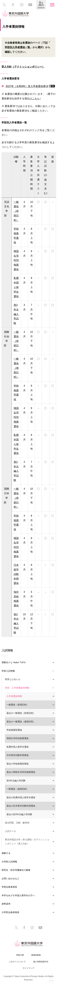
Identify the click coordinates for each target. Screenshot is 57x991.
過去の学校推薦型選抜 (17, 763)
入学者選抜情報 (14, 696)
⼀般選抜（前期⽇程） (16, 211)
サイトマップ (28, 968)
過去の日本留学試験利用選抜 (20, 806)
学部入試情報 (8, 671)
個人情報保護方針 (40, 962)
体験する (6, 853)
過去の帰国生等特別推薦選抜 (20, 772)
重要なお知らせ (12, 679)
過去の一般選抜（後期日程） (20, 721)
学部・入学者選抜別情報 (17, 688)
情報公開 (20, 955)
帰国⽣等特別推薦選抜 (16, 260)
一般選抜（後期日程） (17, 789)
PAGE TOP (51, 980)
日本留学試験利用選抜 (17, 755)
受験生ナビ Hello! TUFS (13, 662)
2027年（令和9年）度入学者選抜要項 (27, 86)
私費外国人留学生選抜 (17, 747)
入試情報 (7, 650)
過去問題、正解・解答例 (17, 822)
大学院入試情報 (9, 861)
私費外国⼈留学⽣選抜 (16, 287)
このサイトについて (17, 962)
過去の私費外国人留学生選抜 (20, 797)
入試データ (10, 831)
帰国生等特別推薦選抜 (17, 738)
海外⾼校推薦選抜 (16, 598)
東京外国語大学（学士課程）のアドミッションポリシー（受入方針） (27, 841)
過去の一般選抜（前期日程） (20, 713)
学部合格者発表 (9, 887)
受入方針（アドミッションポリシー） (23, 66)
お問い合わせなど (10, 878)
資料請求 (6, 904)
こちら (36, 98)
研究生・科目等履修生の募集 (16, 870)
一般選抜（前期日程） (17, 704)
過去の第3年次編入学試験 (19, 814)
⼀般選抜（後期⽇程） (16, 368)
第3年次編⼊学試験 (16, 314)
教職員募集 (36, 955)
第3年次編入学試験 (15, 780)
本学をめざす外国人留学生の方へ (18, 895)
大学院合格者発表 (10, 912)
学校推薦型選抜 (16, 235)
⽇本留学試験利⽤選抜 (16, 574)
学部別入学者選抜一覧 (17, 47)
